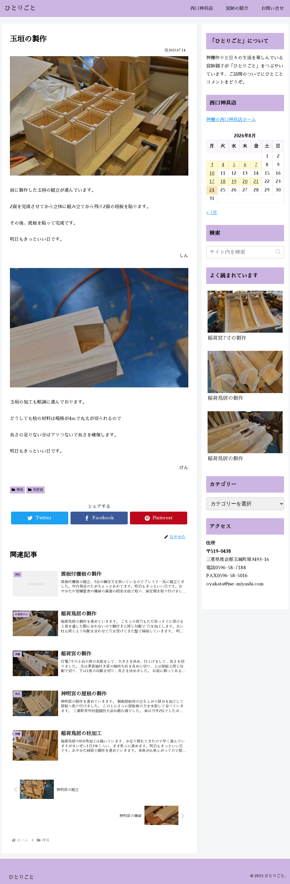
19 (233, 181)
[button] (278, 252)
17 (211, 181)
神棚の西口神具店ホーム (231, 119)
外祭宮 (38, 489)
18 (223, 181)
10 (211, 173)
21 (256, 181)
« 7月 (211, 212)
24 (211, 190)
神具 (19, 489)
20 (245, 181)
